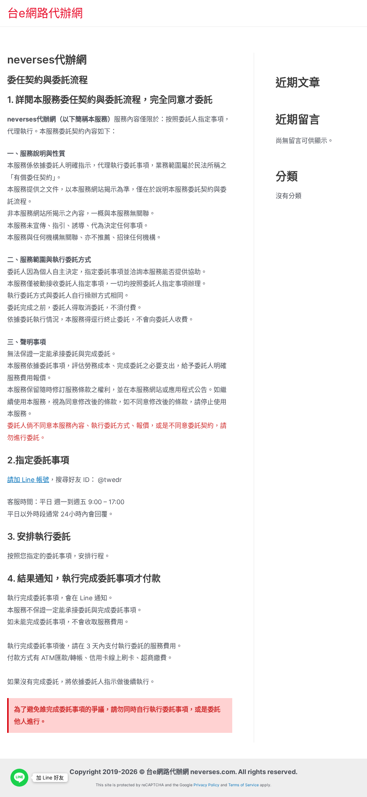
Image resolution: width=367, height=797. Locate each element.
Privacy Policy (206, 785)
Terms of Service (243, 785)
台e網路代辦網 (45, 13)
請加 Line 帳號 (28, 479)
